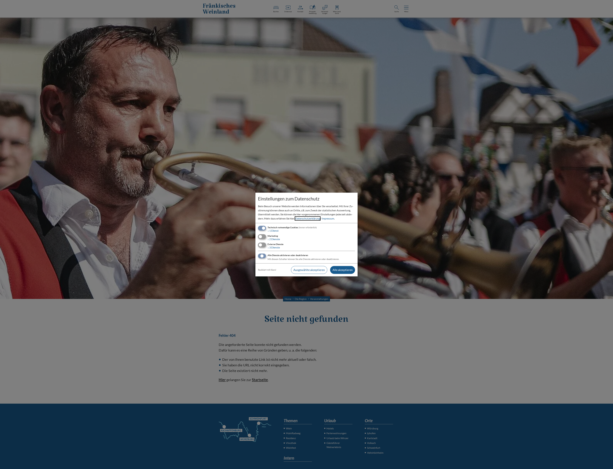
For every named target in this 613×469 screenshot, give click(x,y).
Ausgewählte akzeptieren (309, 270)
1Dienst (273, 230)
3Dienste (274, 247)
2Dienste (274, 239)
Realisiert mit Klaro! (267, 270)
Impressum (328, 218)
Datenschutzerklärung (307, 218)
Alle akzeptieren (343, 270)
